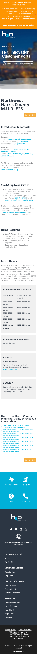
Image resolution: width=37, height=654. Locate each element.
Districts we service (12, 593)
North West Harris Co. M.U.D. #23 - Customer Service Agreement (16, 426)
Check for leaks (11, 606)
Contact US (9, 617)
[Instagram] (26, 529)
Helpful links (9, 613)
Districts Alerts (10, 585)
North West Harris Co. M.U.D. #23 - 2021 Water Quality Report (18, 446)
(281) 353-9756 (25, 141)
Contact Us (25, 501)
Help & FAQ (9, 610)
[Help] (11, 496)
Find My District (11, 589)
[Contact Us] (25, 496)
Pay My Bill (9, 562)
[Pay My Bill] (25, 479)
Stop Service (9, 575)
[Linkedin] (21, 529)
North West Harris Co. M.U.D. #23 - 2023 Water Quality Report (18, 438)
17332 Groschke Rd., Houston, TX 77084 (15, 150)
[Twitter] (11, 529)
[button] (33, 36)
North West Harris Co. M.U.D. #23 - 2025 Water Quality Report (18, 430)
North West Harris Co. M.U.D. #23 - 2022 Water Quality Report (18, 442)
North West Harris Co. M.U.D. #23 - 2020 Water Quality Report (18, 451)
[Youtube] (16, 529)
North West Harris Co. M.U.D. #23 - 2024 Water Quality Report (18, 434)
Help (11, 501)
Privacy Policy (13, 636)
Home (7, 558)
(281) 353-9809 (19, 143)
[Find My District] (11, 479)
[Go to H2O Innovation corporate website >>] (18, 536)
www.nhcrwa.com (10, 369)
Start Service (10, 572)
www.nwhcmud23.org (9, 169)
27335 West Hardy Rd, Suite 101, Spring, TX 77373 (17, 155)
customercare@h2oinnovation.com (21, 139)
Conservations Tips (12, 602)
